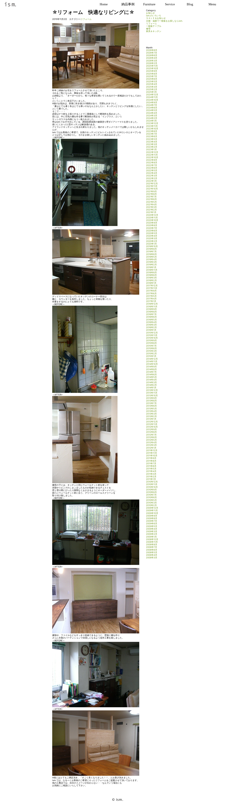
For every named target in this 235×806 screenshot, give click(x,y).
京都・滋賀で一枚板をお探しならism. (164, 20)
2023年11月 (152, 126)
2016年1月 (151, 330)
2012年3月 (151, 445)
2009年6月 (151, 523)
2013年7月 (151, 403)
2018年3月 (151, 277)
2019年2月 (151, 264)
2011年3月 (151, 474)
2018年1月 (151, 283)
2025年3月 (151, 86)
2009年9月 (151, 515)
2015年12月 (152, 332)
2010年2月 (151, 505)
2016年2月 (151, 327)
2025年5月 (151, 81)
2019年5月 (151, 256)
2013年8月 (151, 400)
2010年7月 (151, 494)
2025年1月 (151, 92)
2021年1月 (151, 212)
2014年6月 (151, 374)
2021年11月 (151, 186)
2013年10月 (152, 395)
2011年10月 (151, 455)
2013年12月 (152, 390)
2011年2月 (151, 476)
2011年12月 (151, 450)
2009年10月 (152, 513)
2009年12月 (152, 507)
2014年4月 (151, 379)
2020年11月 (152, 217)
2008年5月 (151, 552)
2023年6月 (151, 136)
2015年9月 (151, 340)
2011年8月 (151, 460)
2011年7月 (151, 463)
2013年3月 (151, 413)
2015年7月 (151, 345)
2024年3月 (151, 115)
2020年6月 (151, 230)
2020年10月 (152, 220)
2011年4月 (151, 471)
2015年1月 (151, 356)
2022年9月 (151, 160)
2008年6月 (151, 549)
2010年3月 (151, 502)
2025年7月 (151, 76)
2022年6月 (151, 167)
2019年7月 (151, 251)
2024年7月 (151, 105)
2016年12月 (152, 303)
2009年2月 (151, 534)
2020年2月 (151, 241)
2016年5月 (151, 319)
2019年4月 (151, 259)
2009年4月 (151, 528)
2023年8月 (151, 131)
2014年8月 (151, 369)
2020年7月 (151, 228)
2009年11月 (152, 510)
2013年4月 (151, 411)
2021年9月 (151, 191)
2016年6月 (151, 316)
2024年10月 (152, 99)
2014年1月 (151, 387)
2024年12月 (152, 94)
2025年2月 (151, 89)
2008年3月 (151, 557)
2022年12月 (152, 152)
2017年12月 (152, 285)
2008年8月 (151, 544)
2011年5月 (151, 468)
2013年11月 (151, 392)
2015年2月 (151, 353)
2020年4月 (151, 235)
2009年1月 (151, 536)
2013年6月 (151, 405)
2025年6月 (151, 79)
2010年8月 (151, 492)
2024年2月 (151, 118)
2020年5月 (151, 233)
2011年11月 (151, 453)
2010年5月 (151, 500)
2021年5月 (151, 202)
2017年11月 (151, 288)
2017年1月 (151, 301)
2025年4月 (151, 84)
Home (104, 4)
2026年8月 (151, 50)
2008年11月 (152, 542)
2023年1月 (151, 149)
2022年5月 (151, 170)
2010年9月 (151, 489)
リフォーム (86, 19)
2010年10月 (152, 487)
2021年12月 (152, 183)
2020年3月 (151, 238)
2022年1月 (151, 181)
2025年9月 (151, 71)
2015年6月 (151, 348)
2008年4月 (151, 555)
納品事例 (127, 4)
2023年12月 (152, 123)
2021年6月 (151, 199)
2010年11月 (151, 484)
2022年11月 (152, 154)
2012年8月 (151, 432)
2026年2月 (151, 63)
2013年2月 (151, 416)
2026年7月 (151, 52)
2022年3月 (151, 175)
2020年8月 (151, 225)
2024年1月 (151, 120)
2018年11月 (151, 269)
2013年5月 (151, 408)
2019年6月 (151, 254)
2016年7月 (151, 314)
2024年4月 (151, 113)
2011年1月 (151, 479)
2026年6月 (151, 55)
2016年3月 (151, 324)
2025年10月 (152, 68)
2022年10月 (152, 157)
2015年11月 (151, 335)
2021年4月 (151, 204)
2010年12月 (152, 481)
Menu (212, 4)
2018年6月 (151, 275)
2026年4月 (151, 58)
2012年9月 (151, 429)
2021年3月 (151, 207)
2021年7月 (151, 196)
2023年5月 (151, 139)
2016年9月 (151, 309)
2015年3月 (151, 351)
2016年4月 (151, 322)
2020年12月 (152, 215)
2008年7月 (151, 547)
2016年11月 (151, 306)
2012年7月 (151, 434)
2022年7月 (151, 165)
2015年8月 (151, 343)
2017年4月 (151, 298)
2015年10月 (152, 337)
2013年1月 (151, 419)
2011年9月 (151, 458)
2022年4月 (151, 173)
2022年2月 (151, 178)
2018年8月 (151, 272)
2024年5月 (151, 110)
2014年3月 (151, 382)
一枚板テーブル (153, 26)
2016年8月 (151, 311)
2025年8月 (151, 73)
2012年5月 (151, 439)
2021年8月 (151, 194)
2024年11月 (152, 97)
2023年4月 (151, 141)
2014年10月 (152, 364)
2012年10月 (152, 426)
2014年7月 (151, 372)
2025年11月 (152, 65)
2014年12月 (152, 358)
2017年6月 (151, 293)
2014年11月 (151, 361)
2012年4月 (151, 442)
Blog (190, 4)
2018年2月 (151, 280)
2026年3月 (151, 60)
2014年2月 (151, 385)
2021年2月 (151, 209)
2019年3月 (151, 262)
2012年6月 (151, 437)
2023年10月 (152, 128)
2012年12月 (152, 421)
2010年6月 (151, 497)
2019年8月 (151, 249)
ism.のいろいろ (153, 15)
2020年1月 (151, 243)
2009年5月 (151, 526)
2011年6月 (151, 466)
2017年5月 (151, 296)
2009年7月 (151, 521)
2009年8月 (151, 518)
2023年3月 (151, 144)
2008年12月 (152, 539)
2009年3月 (151, 531)
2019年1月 (151, 267)
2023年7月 (151, 133)
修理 (148, 28)
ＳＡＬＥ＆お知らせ (156, 18)
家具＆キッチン (153, 31)
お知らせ (150, 13)
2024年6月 (151, 107)
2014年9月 (151, 366)
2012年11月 (151, 424)
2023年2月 (151, 146)
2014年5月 (151, 377)
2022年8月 (151, 162)
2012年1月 (151, 447)
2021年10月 (152, 188)
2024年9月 (151, 102)
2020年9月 (151, 222)
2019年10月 (152, 246)
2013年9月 (151, 398)
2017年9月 (151, 290)
